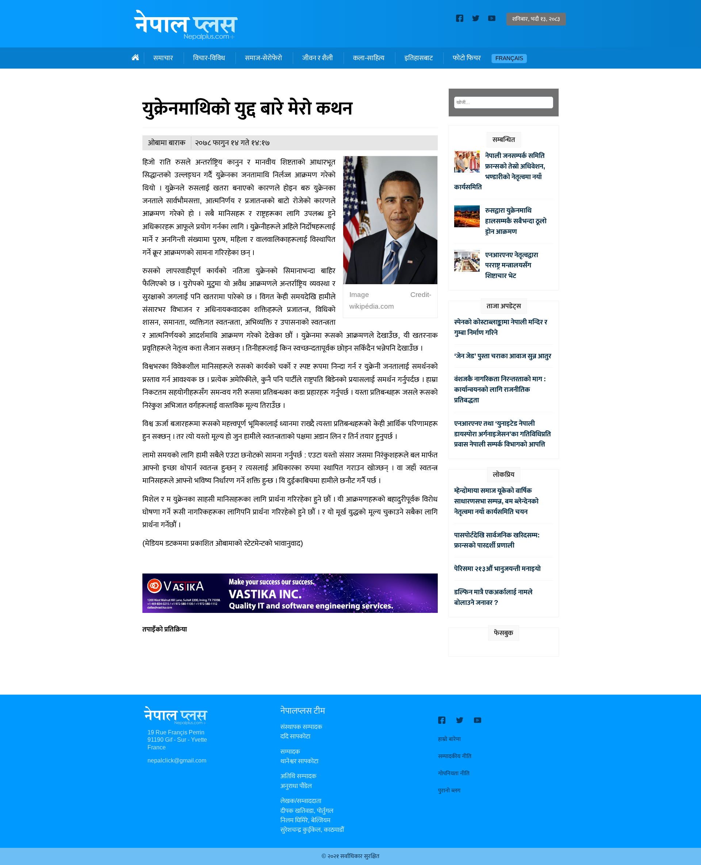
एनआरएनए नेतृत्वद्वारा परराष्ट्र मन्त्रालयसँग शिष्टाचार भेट (511, 265)
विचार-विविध (209, 58)
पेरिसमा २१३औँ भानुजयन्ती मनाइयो (497, 569)
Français (509, 58)
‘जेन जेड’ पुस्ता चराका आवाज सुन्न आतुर (502, 356)
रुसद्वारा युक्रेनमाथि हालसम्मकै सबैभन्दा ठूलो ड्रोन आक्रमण (516, 221)
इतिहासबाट (419, 58)
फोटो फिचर (467, 58)
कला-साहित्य (368, 58)
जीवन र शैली (317, 58)
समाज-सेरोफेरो (263, 58)
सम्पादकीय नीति (454, 756)
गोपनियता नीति (454, 774)
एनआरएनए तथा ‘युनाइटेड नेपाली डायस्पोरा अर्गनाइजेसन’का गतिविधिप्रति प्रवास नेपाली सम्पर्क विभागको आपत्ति (502, 434)
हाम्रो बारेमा (449, 739)
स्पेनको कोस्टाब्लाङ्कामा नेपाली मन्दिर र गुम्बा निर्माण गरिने (500, 327)
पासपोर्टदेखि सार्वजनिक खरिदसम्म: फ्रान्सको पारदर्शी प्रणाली (497, 540)
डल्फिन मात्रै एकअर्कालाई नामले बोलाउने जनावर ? (493, 597)
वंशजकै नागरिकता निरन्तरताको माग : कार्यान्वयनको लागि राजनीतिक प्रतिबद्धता (500, 389)
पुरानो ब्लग (449, 791)
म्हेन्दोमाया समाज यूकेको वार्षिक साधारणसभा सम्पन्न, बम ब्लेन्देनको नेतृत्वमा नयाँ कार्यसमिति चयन (496, 501)
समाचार (163, 58)
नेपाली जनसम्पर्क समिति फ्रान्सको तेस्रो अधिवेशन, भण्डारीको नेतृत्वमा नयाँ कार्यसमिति (499, 171)
